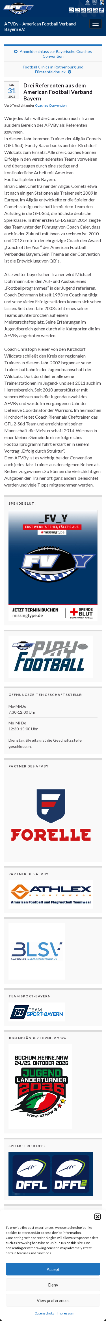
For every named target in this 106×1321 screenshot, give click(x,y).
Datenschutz (44, 1313)
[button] (97, 1216)
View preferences (53, 1300)
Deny (53, 1284)
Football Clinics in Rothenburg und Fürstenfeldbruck (53, 69)
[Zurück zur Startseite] (53, 8)
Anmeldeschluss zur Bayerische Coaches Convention (56, 54)
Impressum (65, 1313)
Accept (53, 1269)
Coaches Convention (51, 105)
